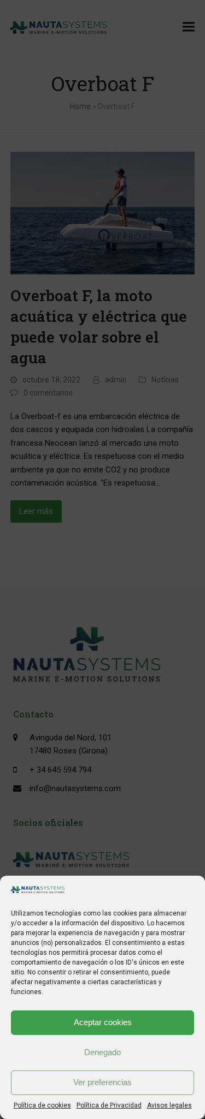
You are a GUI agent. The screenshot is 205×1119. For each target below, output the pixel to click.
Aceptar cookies (103, 1022)
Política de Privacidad (109, 1105)
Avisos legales (169, 1105)
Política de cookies (42, 1105)
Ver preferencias (102, 1082)
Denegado (102, 1052)
